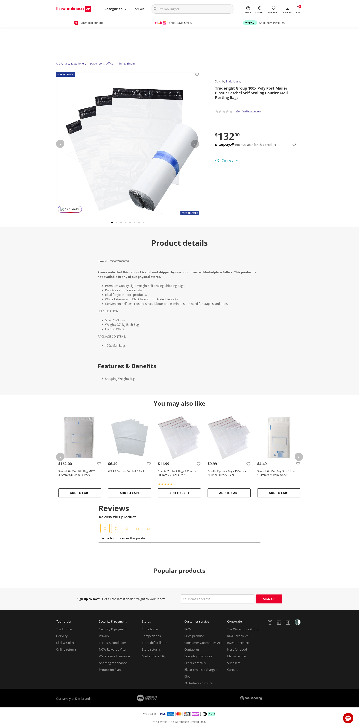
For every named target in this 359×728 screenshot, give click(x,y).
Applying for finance (113, 663)
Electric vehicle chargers (201, 670)
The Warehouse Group (243, 629)
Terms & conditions (113, 643)
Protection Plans (110, 670)
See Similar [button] (72, 209)
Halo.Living (233, 81)
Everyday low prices (198, 656)
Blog (187, 676)
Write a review (252, 111)
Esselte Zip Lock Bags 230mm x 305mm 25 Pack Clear (177, 473)
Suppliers (233, 663)
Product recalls (195, 663)
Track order (64, 629)
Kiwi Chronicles (237, 636)
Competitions (151, 636)
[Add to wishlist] (197, 75)
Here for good (237, 649)
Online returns (66, 649)
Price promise (194, 636)
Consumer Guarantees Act (203, 643)
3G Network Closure (198, 683)
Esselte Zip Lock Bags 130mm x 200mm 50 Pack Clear (227, 473)
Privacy (104, 636)
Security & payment (113, 629)
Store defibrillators (155, 643)
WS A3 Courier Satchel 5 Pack (126, 471)
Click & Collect (66, 643)
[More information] (293, 144)
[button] (287, 9)
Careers (232, 670)
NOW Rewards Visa (112, 649)
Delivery (61, 636)
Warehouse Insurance (114, 656)
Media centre (236, 656)
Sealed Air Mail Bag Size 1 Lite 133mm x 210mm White (276, 473)
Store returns (151, 649)
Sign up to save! (88, 599)
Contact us (192, 649)
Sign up (269, 599)
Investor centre (238, 643)
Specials (138, 9)
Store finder (150, 629)
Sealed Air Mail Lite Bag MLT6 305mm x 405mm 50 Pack (76, 473)
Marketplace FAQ (153, 656)
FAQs (187, 629)
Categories (114, 9)
